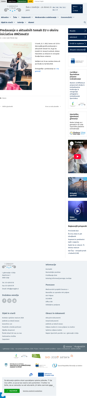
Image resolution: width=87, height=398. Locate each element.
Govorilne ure (7, 324)
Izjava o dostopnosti (63, 349)
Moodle (72, 31)
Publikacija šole (51, 275)
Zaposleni (5, 339)
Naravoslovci (22, 1)
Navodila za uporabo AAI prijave (57, 292)
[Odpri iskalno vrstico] (85, 22)
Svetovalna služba (9, 336)
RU (54, 10)
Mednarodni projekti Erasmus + (57, 289)
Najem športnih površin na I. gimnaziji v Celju (62, 333)
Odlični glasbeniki (7, 106)
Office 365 (49, 302)
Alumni (31, 22)
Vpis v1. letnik (75, 9)
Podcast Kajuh (39, 1)
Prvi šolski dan (73, 231)
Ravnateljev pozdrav (53, 272)
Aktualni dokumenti (77, 50)
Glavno (4, 98)
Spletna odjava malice (54, 330)
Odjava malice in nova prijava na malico (60, 327)
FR (61, 7)
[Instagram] (9, 300)
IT (57, 10)
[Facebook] (4, 300)
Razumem (13, 391)
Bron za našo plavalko (52, 106)
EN (54, 7)
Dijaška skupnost (8, 330)
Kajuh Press (12, 1)
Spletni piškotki (76, 349)
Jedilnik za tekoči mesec (10, 321)
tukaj (51, 385)
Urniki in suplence (77, 44)
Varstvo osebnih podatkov (47, 349)
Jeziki (30, 1)
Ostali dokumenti (52, 321)
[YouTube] (14, 300)
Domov (3, 1)
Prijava (36, 349)
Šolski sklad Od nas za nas (12, 333)
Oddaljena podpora (53, 305)
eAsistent (73, 37)
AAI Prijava (49, 295)
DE (57, 7)
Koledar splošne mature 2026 (13, 318)
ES (64, 7)
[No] (54, 386)
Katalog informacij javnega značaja (58, 278)
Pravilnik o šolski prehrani (11, 327)
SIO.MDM (49, 299)
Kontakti (49, 269)
